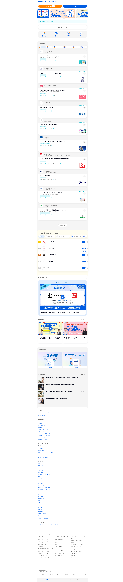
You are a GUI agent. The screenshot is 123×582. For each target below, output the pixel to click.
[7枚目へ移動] (64, 18)
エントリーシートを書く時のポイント (45, 435)
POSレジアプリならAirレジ (76, 551)
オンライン (40, 448)
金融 (39, 500)
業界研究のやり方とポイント (44, 429)
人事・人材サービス (42, 491)
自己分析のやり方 (41, 425)
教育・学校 (40, 511)
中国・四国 (51, 452)
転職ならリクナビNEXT (43, 539)
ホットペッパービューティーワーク (62, 550)
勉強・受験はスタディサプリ (77, 549)
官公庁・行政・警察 (42, 513)
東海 (49, 448)
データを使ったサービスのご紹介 (68, 574)
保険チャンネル (58, 551)
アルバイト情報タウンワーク (44, 555)
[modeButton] (52, 2)
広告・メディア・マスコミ (43, 504)
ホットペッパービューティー (60, 548)
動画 (49, 412)
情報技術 (40, 509)
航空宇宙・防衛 (41, 498)
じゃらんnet (57, 541)
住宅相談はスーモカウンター (77, 544)
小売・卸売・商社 (41, 470)
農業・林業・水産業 (42, 468)
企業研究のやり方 (41, 431)
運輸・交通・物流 (41, 483)
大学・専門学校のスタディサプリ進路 (78, 548)
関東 (39, 452)
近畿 (49, 450)
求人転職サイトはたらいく (43, 557)
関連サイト (73, 555)
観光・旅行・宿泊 (41, 472)
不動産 (39, 481)
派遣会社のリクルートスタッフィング (45, 551)
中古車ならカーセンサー (59, 544)
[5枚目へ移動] (63, 18)
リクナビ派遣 (41, 546)
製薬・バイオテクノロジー (43, 465)
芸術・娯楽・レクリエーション (44, 474)
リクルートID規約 (41, 575)
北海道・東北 (41, 450)
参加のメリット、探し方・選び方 (44, 433)
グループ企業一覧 (74, 557)
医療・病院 (40, 496)
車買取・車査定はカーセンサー (61, 539)
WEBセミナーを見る (42, 415)
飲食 (39, 476)
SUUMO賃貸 (73, 542)
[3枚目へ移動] (62, 18)
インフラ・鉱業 (41, 485)
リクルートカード (74, 553)
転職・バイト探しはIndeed (43, 558)
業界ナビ (40, 427)
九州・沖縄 (51, 455)
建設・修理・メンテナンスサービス (45, 487)
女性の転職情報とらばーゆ (43, 542)
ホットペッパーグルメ (59, 546)
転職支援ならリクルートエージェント (45, 541)
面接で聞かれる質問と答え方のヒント (45, 437)
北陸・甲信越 (41, 455)
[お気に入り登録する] (84, 56)
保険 (39, 502)
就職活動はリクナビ (42, 544)
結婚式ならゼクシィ (59, 542)
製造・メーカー (41, 463)
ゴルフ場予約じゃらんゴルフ (60, 555)
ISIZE (72, 558)
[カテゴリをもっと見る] (86, 47)
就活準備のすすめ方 (42, 423)
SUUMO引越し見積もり (76, 546)
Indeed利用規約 (50, 575)
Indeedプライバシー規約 (81, 574)
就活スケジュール (41, 421)
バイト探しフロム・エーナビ (44, 553)
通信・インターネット (42, 507)
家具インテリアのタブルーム (60, 553)
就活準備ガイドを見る (42, 439)
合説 (39, 412)
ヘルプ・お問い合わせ (42, 574)
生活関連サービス (41, 478)
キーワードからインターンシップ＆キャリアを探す (48, 524)
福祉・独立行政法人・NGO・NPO (45, 515)
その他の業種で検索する (43, 518)
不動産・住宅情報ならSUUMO (77, 540)
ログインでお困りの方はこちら (54, 574)
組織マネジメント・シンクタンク (44, 489)
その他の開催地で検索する (43, 457)
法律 (39, 494)
